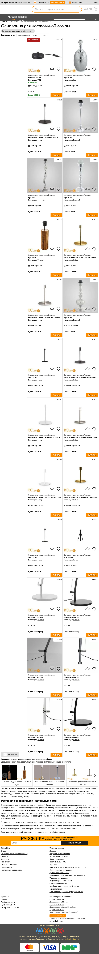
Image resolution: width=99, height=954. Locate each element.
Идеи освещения (8, 905)
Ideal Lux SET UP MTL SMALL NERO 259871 (80, 377)
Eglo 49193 (68, 198)
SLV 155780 (32, 377)
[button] (94, 775)
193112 (59, 280)
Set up (40, 140)
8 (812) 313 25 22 (57, 905)
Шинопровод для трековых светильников (67, 875)
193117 (94, 460)
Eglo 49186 (68, 318)
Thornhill (41, 260)
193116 (94, 400)
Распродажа (6, 867)
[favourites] (58, 69)
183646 (94, 580)
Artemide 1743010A (71, 677)
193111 (59, 100)
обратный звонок (57, 2)
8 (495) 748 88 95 (57, 899)
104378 (59, 220)
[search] (78, 9)
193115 (94, 340)
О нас (3, 851)
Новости (4, 856)
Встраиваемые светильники (61, 870)
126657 (59, 520)
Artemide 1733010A (71, 617)
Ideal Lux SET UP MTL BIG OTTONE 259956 (80, 257)
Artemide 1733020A (35, 617)
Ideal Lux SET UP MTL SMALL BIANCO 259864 (45, 497)
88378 (94, 280)
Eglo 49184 (68, 138)
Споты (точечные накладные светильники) (68, 867)
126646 (94, 520)
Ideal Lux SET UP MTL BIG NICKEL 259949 (44, 318)
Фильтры (12, 754)
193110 (59, 400)
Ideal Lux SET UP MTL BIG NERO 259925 (43, 138)
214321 (59, 40)
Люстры (53, 851)
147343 (59, 700)
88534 (94, 40)
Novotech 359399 (34, 77)
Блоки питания (56, 889)
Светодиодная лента (58, 883)
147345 (59, 640)
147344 (94, 640)
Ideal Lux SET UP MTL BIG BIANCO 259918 (44, 437)
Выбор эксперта (8, 902)
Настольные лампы (58, 862)
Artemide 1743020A (35, 737)
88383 (94, 100)
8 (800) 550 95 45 (57, 910)
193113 (94, 220)
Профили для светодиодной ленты (64, 886)
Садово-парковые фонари (61, 881)
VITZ (39, 80)
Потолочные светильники (61, 856)
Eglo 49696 (32, 257)
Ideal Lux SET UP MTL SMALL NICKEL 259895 (81, 437)
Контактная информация (11, 870)
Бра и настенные (57, 859)
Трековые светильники (59, 873)
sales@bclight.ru (78, 2)
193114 (59, 460)
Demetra (41, 620)
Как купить (6, 862)
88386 (94, 160)
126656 (59, 340)
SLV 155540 (68, 557)
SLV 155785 (32, 557)
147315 (94, 700)
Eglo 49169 (68, 77)
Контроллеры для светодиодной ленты (66, 892)
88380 (59, 160)
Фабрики (5, 859)
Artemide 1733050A (71, 737)
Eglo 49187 (32, 198)
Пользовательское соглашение (14, 854)
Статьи (4, 899)
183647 (59, 580)
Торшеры (53, 864)
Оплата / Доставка (9, 864)
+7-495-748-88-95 (43, 2)
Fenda (40, 380)
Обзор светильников (10, 907)
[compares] (52, 69)
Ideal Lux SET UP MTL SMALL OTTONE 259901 (81, 497)
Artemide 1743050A (35, 677)
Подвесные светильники (60, 854)
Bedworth (76, 140)
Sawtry (75, 80)
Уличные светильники (59, 878)
